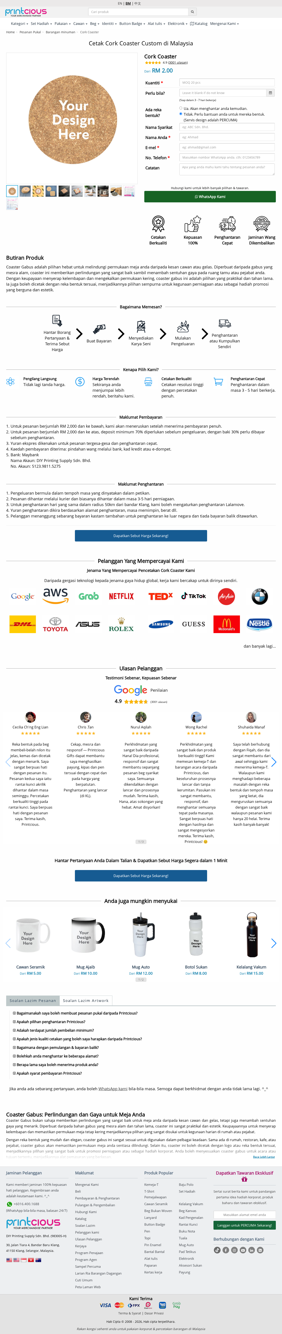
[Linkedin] (252, 1250)
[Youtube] (243, 1250)
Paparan (150, 1265)
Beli (78, 1191)
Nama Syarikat (158, 127)
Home (10, 32)
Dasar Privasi (154, 1313)
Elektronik (186, 1258)
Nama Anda (158, 137)
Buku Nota (187, 1231)
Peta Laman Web (88, 1287)
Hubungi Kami (86, 1212)
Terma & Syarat (129, 1313)
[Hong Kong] (31, 1261)
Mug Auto (186, 1245)
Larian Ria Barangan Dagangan (98, 1273)
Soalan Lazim (85, 1225)
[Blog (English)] (260, 1250)
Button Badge (154, 1224)
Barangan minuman (60, 32)
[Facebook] (226, 1250)
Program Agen (86, 1259)
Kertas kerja (153, 1272)
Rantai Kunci (188, 1224)
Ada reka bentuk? (153, 112)
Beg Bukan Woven (158, 1210)
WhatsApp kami (113, 1088)
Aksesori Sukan (190, 1265)
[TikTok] (218, 1250)
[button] (8, 762)
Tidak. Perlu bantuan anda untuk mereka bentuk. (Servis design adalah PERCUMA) (224, 117)
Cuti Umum (84, 1280)
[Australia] (38, 1261)
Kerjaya (80, 1246)
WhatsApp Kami (211, 196)
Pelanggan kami (87, 1232)
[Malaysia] (16, 1261)
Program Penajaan (89, 1253)
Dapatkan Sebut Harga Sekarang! (140, 535)
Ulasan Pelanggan (88, 1239)
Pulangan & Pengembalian (95, 1205)
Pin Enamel (152, 1245)
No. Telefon (157, 157)
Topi (147, 1238)
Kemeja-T (151, 1184)
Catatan (152, 167)
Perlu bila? (155, 93)
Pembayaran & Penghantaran (97, 1198)
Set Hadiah (187, 1191)
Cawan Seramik (156, 1204)
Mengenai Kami (87, 1184)
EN (120, 3)
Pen (147, 1231)
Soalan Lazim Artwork (86, 1000)
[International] (9, 1261)
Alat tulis (151, 1258)
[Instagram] (235, 1250)
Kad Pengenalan (191, 1217)
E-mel (152, 147)
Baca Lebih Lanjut (264, 1157)
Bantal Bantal (154, 1251)
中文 (137, 3)
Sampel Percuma (88, 1266)
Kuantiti (154, 82)
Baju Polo (186, 1184)
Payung (184, 1272)
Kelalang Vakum (191, 1204)
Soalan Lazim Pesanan (33, 1000)
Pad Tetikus (187, 1251)
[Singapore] (24, 1261)
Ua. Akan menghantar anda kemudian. (215, 108)
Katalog (201, 23)
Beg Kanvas (187, 1210)
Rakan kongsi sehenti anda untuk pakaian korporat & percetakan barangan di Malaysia (141, 1329)
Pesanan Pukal (30, 32)
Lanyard (150, 1217)
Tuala (183, 1238)
